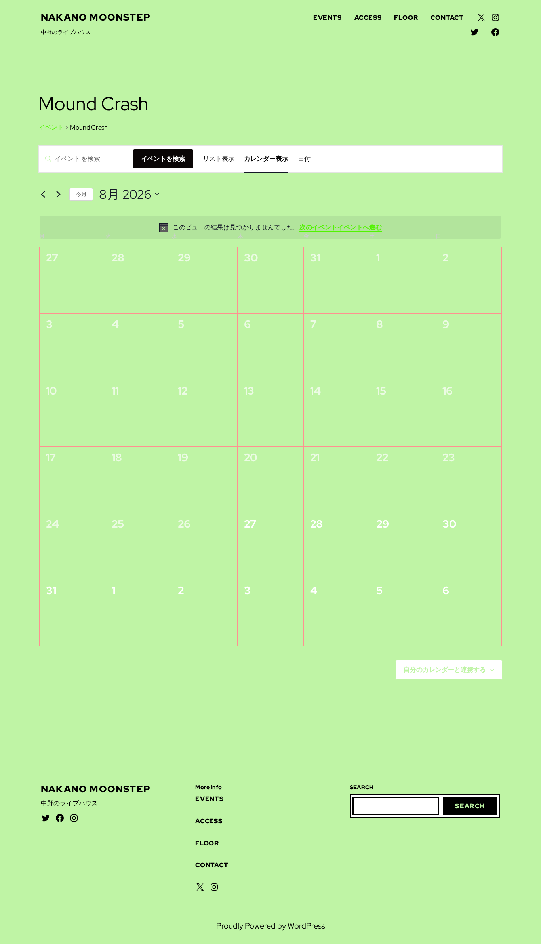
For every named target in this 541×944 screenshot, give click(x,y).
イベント (51, 127)
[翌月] (58, 194)
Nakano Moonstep (95, 17)
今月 (81, 194)
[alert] (270, 227)
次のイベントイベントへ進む (340, 227)
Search (470, 806)
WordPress (306, 926)
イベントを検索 (163, 158)
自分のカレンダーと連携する (445, 670)
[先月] (43, 194)
